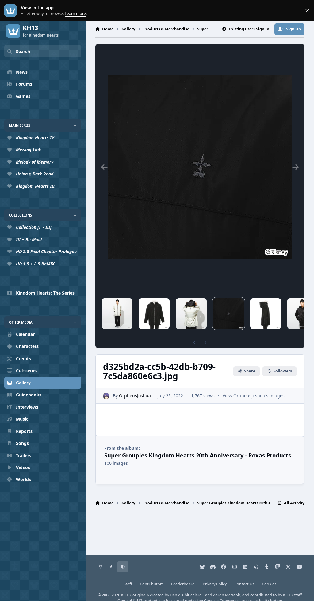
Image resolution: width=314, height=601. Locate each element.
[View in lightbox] (200, 167)
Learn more (12, 10)
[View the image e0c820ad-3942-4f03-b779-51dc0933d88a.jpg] (154, 313)
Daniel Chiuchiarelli (187, 595)
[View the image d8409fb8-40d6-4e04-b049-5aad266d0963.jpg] (191, 313)
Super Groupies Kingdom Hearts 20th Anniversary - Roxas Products (197, 455)
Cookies (269, 584)
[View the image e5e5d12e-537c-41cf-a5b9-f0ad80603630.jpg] (117, 313)
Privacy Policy (215, 584)
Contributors (151, 584)
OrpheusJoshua (135, 396)
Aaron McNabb (226, 595)
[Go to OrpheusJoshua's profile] (106, 396)
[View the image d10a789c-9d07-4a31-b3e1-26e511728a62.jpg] (265, 313)
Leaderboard (183, 584)
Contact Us (244, 584)
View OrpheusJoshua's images (254, 396)
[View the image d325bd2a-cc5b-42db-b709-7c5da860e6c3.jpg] (228, 313)
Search (23, 51)
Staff (128, 584)
